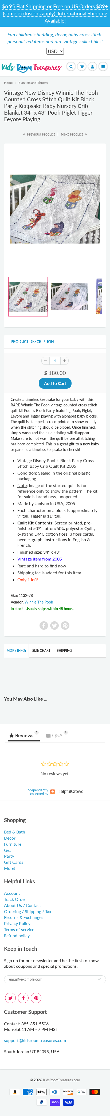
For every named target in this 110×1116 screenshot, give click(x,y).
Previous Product (40, 134)
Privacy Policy (17, 923)
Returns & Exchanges (23, 917)
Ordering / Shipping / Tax (27, 911)
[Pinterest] (36, 998)
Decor (9, 837)
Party (9, 855)
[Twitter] (10, 998)
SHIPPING (64, 651)
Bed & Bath (14, 831)
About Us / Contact (22, 905)
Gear (8, 850)
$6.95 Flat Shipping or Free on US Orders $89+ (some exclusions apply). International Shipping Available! (55, 13)
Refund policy (17, 935)
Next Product (72, 134)
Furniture (12, 843)
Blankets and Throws (33, 83)
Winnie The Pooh (39, 602)
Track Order (15, 899)
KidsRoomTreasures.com (61, 1080)
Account (12, 893)
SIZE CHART (41, 651)
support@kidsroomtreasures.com (35, 1040)
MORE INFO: (16, 651)
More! (9, 868)
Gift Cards (13, 862)
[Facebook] (23, 998)
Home (8, 83)
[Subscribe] (99, 979)
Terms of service (19, 929)
